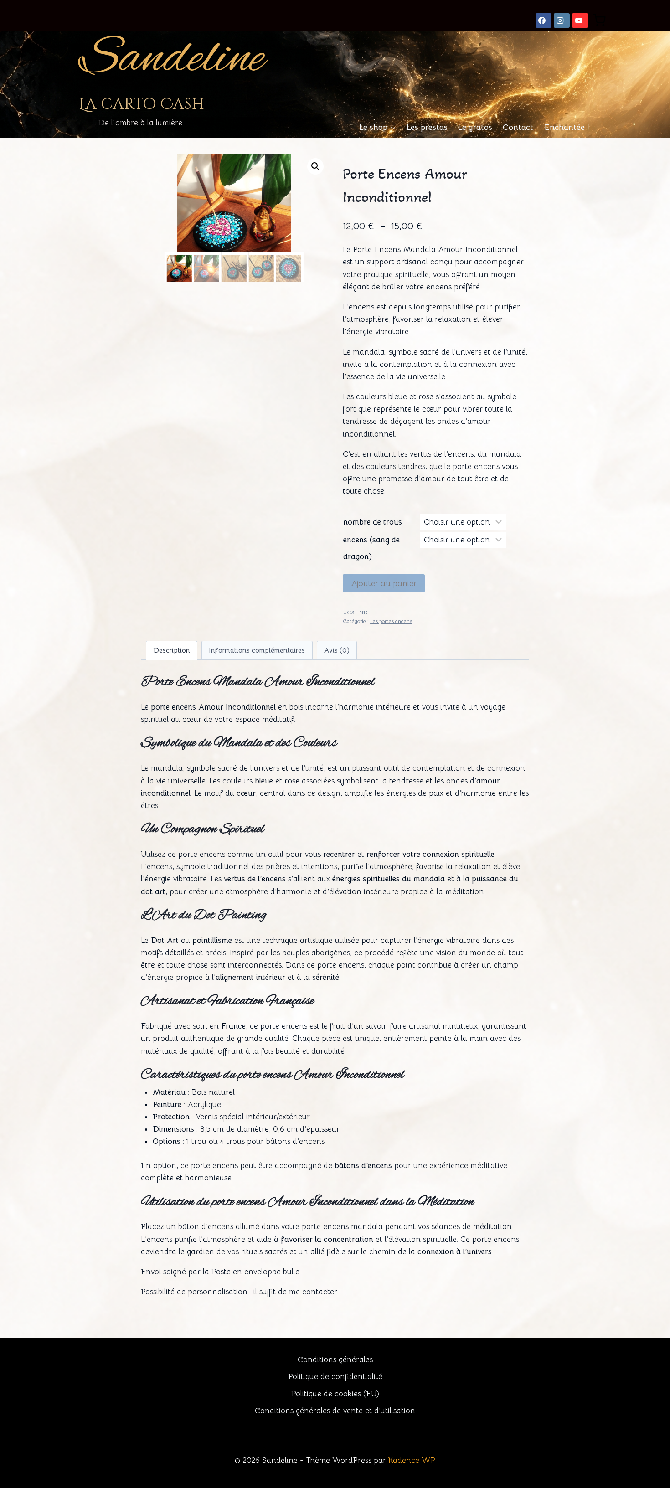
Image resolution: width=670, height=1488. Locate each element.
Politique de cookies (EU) (335, 1394)
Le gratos (475, 127)
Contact (518, 127)
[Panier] (599, 20)
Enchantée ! (566, 127)
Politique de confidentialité (335, 1376)
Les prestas (427, 127)
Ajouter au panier (384, 583)
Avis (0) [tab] (337, 650)
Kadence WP (411, 1460)
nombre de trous (372, 522)
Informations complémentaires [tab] (257, 650)
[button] (315, 166)
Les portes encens (391, 621)
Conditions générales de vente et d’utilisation (335, 1411)
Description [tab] (171, 650)
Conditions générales (335, 1359)
